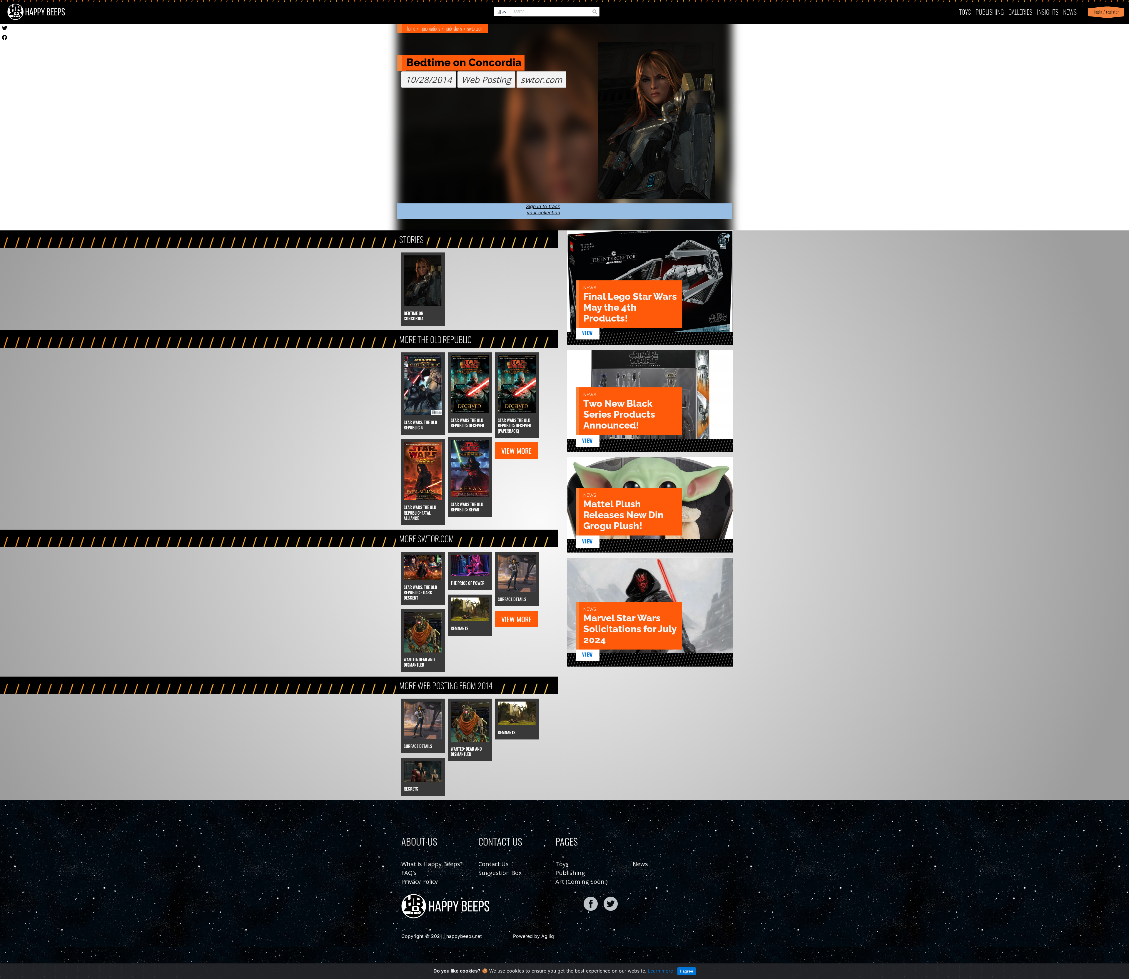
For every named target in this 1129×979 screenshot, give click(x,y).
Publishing (570, 873)
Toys (965, 11)
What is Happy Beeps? (431, 864)
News (1070, 11)
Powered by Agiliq (533, 936)
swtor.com (475, 28)
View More (516, 450)
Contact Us (493, 864)
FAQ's (409, 873)
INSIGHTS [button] (1047, 11)
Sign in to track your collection (543, 209)
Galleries (1020, 11)
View (587, 333)
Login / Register (1105, 12)
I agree (686, 971)
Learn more (660, 971)
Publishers (454, 28)
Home (411, 28)
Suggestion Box (500, 873)
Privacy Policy (419, 882)
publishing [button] (990, 11)
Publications (431, 28)
